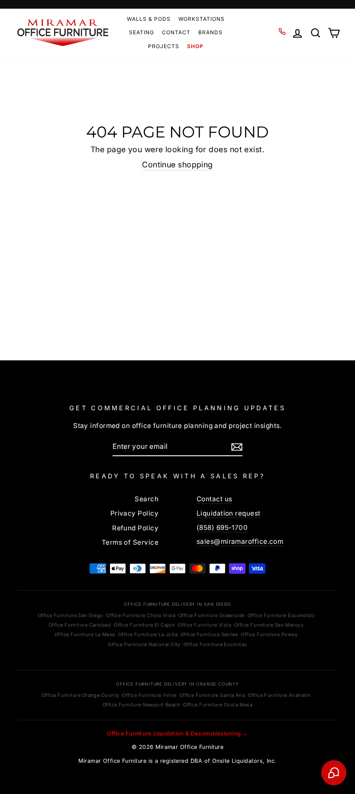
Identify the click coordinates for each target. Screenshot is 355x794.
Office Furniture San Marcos (268, 625)
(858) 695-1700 (222, 527)
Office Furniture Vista (204, 625)
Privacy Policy (134, 513)
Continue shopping (177, 164)
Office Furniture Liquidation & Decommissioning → (177, 733)
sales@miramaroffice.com (240, 541)
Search (146, 499)
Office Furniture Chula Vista (140, 615)
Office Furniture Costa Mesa (217, 705)
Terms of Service (130, 542)
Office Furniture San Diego (70, 615)
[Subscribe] (236, 446)
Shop (195, 46)
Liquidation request (229, 513)
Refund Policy (135, 528)
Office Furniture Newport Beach (142, 705)
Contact (176, 32)
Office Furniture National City (144, 644)
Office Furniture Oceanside (211, 615)
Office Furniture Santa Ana (212, 695)
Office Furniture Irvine (149, 695)
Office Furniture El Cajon (144, 625)
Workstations (201, 19)
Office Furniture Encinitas (215, 644)
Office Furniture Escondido (281, 615)
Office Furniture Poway (269, 634)
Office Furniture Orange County (80, 695)
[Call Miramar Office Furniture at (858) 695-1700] (282, 31)
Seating (141, 32)
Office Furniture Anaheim (279, 695)
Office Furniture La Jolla (148, 634)
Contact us (214, 499)
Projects (163, 46)
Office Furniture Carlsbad (79, 625)
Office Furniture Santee (209, 634)
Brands (210, 32)
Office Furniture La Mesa (85, 634)
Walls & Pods (149, 19)
